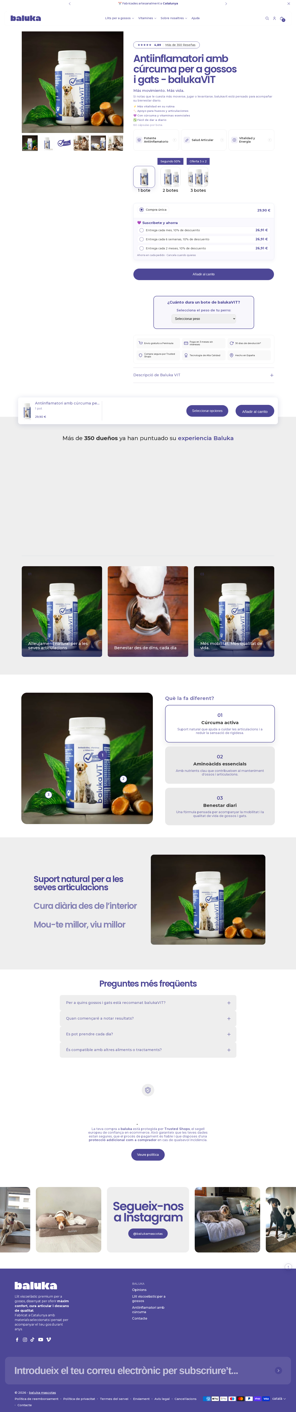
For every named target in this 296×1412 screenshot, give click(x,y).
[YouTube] (40, 1339)
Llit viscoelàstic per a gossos (148, 1299)
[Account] (274, 18)
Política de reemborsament (36, 1399)
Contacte (139, 1318)
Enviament (141, 1399)
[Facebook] (17, 1339)
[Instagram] (25, 1339)
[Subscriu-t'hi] (278, 1370)
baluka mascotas (42, 1392)
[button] (267, 18)
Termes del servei (114, 1399)
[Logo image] (26, 18)
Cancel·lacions (186, 1399)
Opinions (139, 1290)
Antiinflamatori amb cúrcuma (148, 1310)
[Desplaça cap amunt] (288, 1267)
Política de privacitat (79, 1399)
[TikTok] (32, 1339)
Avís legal (162, 1399)
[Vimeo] (48, 1339)
